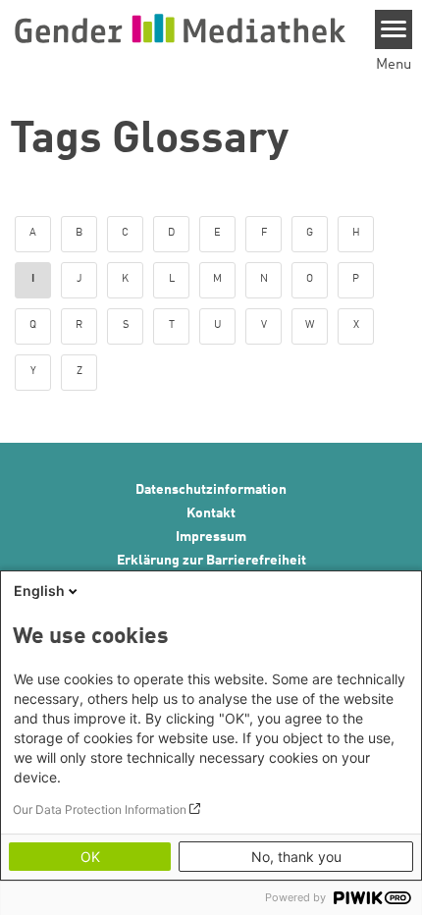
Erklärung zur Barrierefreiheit (211, 560)
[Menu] (394, 29)
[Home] (179, 28)
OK (90, 856)
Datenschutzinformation (211, 490)
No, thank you (296, 856)
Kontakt (211, 513)
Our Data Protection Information (99, 809)
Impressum (211, 537)
